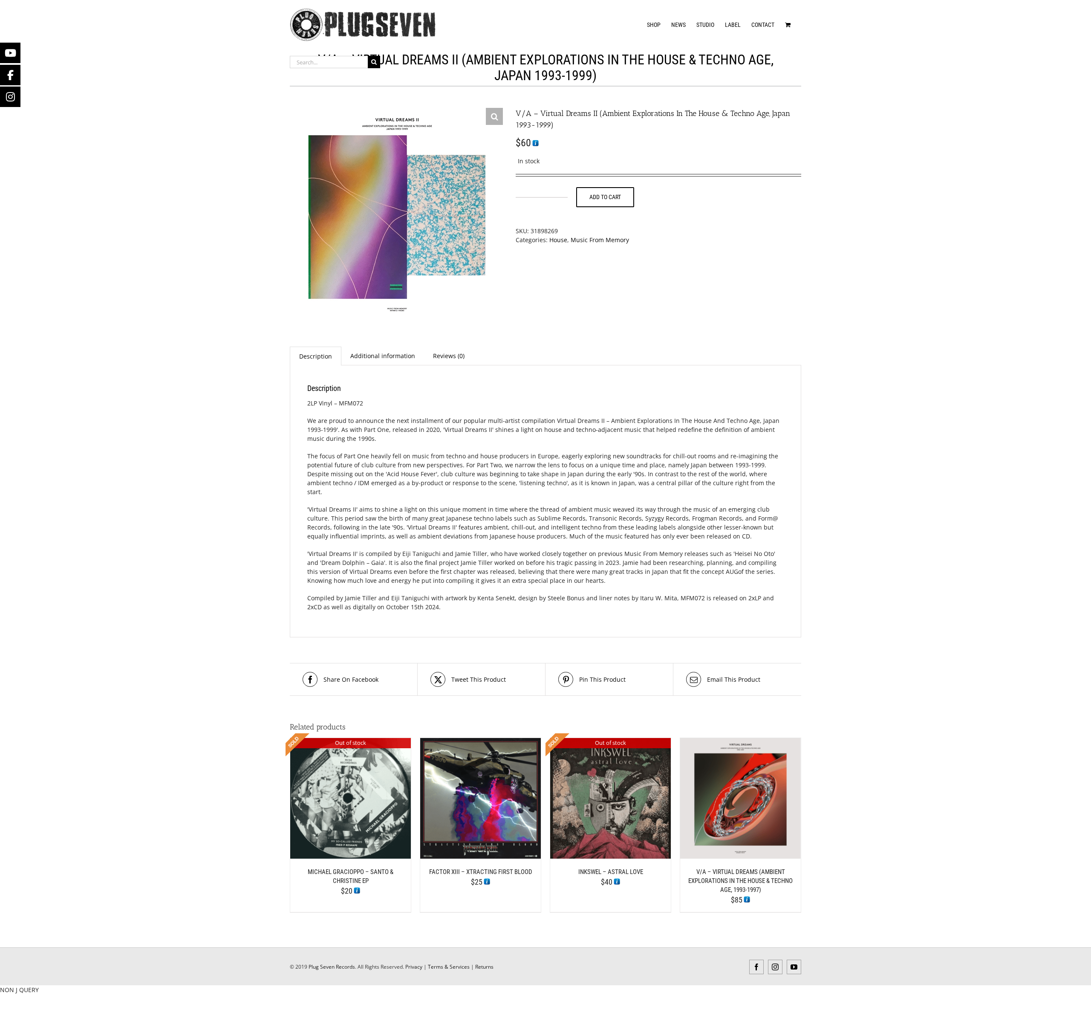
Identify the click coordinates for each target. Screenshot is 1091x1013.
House (558, 240)
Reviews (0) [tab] (449, 356)
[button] (494, 116)
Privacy (413, 966)
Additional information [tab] (382, 356)
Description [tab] (315, 356)
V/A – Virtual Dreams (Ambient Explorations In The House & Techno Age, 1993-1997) (740, 881)
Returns (484, 966)
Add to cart (605, 197)
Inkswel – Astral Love (610, 872)
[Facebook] (10, 75)
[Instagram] (10, 97)
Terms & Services (449, 966)
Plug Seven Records (332, 966)
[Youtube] (10, 53)
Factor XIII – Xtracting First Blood (480, 872)
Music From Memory (600, 240)
